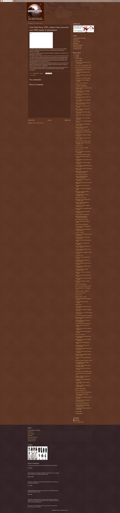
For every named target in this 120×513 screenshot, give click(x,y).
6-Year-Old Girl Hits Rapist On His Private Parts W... (82, 346)
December (78, 58)
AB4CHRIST (77, 420)
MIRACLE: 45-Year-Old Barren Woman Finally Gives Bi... (83, 355)
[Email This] (46, 73)
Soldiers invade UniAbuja (80, 388)
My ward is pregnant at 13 (80, 390)
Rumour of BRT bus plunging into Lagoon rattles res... (82, 203)
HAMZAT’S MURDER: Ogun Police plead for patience (82, 377)
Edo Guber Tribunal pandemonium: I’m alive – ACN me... (83, 247)
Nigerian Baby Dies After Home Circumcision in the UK (81, 172)
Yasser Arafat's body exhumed (81, 174)
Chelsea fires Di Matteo (80, 334)
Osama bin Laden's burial (80, 292)
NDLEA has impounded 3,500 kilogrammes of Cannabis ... (81, 217)
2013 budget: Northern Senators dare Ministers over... (82, 143)
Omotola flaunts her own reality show (82, 323)
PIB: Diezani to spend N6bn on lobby (82, 78)
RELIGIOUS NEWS (77, 45)
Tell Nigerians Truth (79, 255)
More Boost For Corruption (80, 197)
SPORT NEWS (76, 47)
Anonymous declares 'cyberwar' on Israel (83, 360)
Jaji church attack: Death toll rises (82, 214)
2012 (76, 57)
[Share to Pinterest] (51, 73)
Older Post (67, 120)
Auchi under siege (79, 149)
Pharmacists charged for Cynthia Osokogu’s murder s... (82, 192)
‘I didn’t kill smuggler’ (79, 232)
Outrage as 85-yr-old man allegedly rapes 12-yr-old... (82, 91)
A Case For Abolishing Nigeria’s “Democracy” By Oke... (81, 177)
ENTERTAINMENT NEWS (78, 38)
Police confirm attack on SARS (81, 219)
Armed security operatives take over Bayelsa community (82, 103)
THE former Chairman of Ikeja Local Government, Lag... (82, 401)
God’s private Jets (79, 145)
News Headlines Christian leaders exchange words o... (82, 363)
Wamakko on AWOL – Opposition (82, 291)
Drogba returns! (78, 304)
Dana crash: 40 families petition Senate (83, 67)
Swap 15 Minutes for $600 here (81, 224)
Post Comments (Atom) (38, 122)
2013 (76, 55)
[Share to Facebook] (50, 73)
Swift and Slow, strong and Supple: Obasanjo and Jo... (82, 406)
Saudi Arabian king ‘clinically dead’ (82, 130)
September (78, 413)
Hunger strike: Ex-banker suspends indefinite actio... (82, 206)
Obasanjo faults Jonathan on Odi (82, 403)
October (77, 411)
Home (49, 120)
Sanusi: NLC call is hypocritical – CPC (83, 65)
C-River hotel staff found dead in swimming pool (81, 395)
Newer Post (31, 120)
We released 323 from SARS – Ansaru (83, 140)
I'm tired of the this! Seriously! (81, 83)
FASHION (75, 39)
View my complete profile (78, 422)
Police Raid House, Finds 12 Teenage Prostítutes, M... (83, 340)
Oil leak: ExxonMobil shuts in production (83, 315)
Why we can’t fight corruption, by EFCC (83, 286)
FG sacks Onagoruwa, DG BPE (81, 147)
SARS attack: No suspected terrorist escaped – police (82, 200)
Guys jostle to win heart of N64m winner (83, 371)
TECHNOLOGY (76, 48)
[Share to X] (48, 73)
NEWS (34, 75)
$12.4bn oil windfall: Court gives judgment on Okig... (81, 270)
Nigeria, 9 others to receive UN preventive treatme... (81, 128)
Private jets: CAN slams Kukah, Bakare (83, 392)
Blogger (66, 510)
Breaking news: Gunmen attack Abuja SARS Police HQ (83, 230)
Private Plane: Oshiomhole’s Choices (82, 154)
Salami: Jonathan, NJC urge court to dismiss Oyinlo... (82, 109)
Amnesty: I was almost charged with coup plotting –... (82, 227)
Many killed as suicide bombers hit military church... (82, 261)
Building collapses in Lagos (80, 296)
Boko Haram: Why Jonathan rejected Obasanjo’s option (82, 366)
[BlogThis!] (47, 73)
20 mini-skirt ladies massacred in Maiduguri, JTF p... (82, 195)
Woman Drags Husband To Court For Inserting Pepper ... (82, 321)
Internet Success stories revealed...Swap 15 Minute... (81, 85)
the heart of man (78, 294)
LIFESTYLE (75, 41)
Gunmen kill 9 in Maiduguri (80, 284)
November (78, 60)
